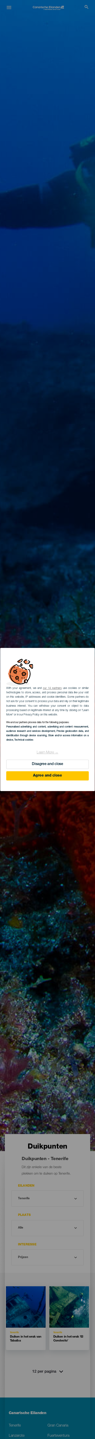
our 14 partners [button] (52, 688)
